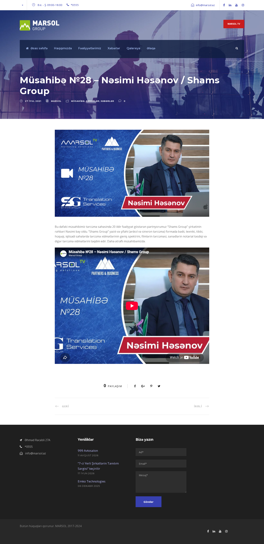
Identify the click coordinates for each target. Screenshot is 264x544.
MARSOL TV (234, 23)
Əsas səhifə (39, 48)
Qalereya (133, 48)
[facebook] (224, 5)
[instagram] (243, 5)
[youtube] (236, 5)
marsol (56, 101)
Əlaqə (151, 48)
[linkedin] (230, 5)
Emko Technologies (91, 481)
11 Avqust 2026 (88, 455)
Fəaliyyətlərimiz (89, 48)
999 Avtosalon (88, 450)
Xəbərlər (114, 48)
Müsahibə (78, 101)
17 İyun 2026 (86, 473)
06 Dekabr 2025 (89, 485)
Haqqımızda (63, 48)
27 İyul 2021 (33, 101)
